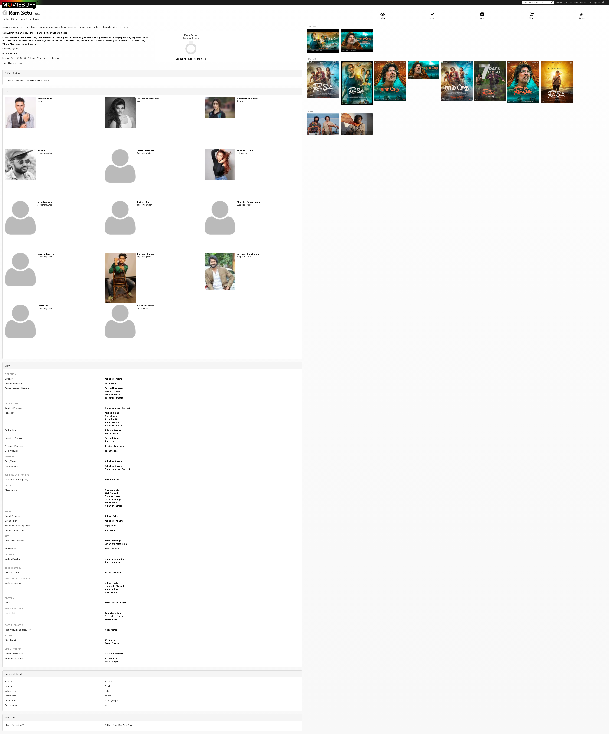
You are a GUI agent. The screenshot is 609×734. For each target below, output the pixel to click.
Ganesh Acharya (113, 572)
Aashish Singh (112, 412)
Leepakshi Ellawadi (114, 586)
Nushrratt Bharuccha (56, 32)
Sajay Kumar (111, 525)
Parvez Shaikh (112, 643)
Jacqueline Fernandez (34, 32)
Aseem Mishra (112, 479)
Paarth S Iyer (111, 661)
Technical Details (14, 674)
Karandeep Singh (113, 613)
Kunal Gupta (111, 383)
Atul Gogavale (112, 493)
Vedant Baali (111, 433)
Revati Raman (112, 548)
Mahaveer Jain (112, 422)
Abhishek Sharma (113, 378)
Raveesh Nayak (112, 391)
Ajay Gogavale (112, 489)
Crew (7, 365)
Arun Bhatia (111, 416)
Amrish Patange (113, 540)
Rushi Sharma (112, 592)
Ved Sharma (111, 502)
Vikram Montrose (113, 505)
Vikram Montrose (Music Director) (19, 43)
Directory (561, 2)
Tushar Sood (111, 450)
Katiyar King (143, 202)
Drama (13, 53)
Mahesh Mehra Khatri (116, 559)
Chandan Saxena (113, 496)
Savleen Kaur (111, 619)
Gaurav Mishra (112, 438)
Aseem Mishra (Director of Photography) (105, 37)
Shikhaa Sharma (113, 430)
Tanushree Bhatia (114, 397)
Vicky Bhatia (111, 629)
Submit (573, 2)
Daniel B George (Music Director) (97, 40)
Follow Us (584, 2)
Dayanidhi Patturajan (116, 543)
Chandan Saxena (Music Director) (62, 40)
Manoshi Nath (112, 589)
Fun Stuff (10, 717)
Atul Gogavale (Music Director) (28, 40)
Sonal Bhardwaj (112, 394)
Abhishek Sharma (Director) (22, 37)
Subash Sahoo (112, 516)
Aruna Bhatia (111, 419)
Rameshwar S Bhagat (115, 602)
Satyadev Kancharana (248, 253)
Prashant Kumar (145, 253)
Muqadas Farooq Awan (248, 202)
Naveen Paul (111, 658)
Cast (7, 91)
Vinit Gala (110, 530)
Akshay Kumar (14, 32)
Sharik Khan (43, 305)
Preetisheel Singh (114, 616)
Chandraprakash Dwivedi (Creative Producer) (60, 37)
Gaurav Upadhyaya (114, 388)
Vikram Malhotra (113, 425)
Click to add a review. (37, 80)
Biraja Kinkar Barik (114, 653)
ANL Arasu (110, 640)
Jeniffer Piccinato (246, 150)
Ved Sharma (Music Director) (129, 40)
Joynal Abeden (44, 202)
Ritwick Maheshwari (115, 446)
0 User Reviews (13, 73)
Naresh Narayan (45, 253)
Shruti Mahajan (113, 562)
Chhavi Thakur (112, 582)
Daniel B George (113, 499)
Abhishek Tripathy (114, 520)
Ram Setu (20, 12)
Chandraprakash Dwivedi (117, 408)
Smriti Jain (110, 441)
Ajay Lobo (42, 150)
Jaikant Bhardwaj (146, 150)
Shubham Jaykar (145, 305)
